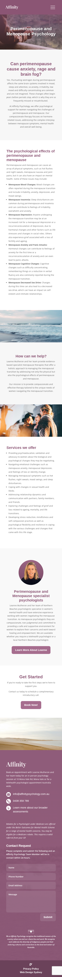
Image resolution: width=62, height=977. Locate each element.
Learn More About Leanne (31, 650)
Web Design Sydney (31, 972)
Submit (48, 917)
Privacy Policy (31, 969)
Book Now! (31, 705)
